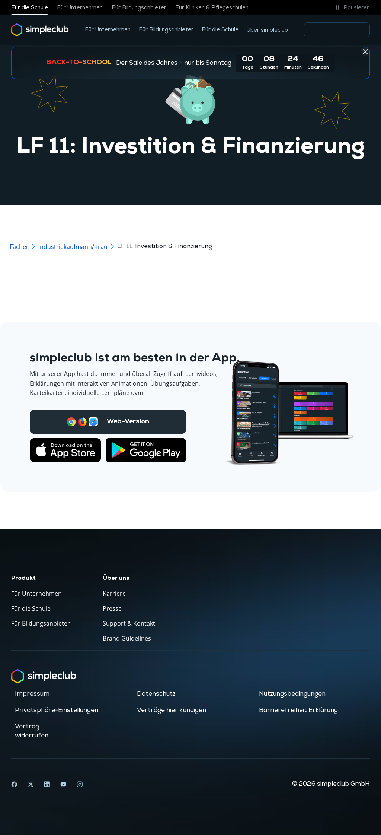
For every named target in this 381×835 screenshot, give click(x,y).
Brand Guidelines (127, 638)
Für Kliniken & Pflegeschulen (212, 7)
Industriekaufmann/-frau (73, 247)
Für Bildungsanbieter (139, 7)
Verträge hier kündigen (171, 710)
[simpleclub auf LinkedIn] (47, 784)
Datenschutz (156, 694)
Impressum (32, 694)
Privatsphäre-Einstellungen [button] (56, 710)
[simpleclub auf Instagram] (80, 784)
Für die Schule (29, 7)
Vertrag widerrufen (31, 731)
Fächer (19, 247)
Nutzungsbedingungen (292, 694)
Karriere (114, 593)
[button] (351, 7)
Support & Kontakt (129, 623)
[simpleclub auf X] (30, 784)
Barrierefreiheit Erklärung (298, 710)
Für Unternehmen (80, 7)
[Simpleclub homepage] (40, 29)
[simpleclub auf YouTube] (63, 784)
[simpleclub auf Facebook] (14, 784)
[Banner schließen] (365, 51)
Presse (112, 608)
